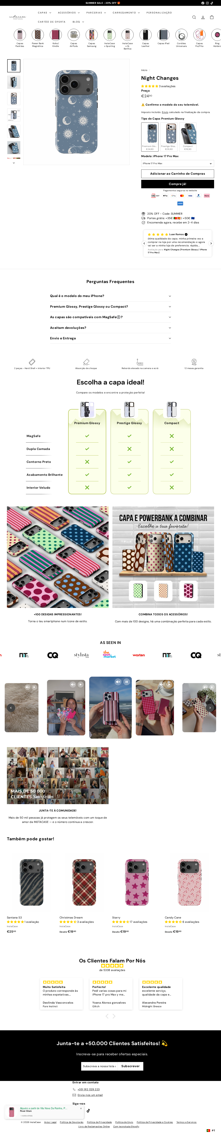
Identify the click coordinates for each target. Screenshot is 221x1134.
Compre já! (177, 184)
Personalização (159, 12)
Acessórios (67, 12)
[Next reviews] (211, 243)
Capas (43, 12)
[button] (178, 243)
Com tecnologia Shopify (126, 1126)
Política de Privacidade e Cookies (155, 1122)
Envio (165, 112)
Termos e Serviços (186, 1122)
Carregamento (125, 12)
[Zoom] (76, 112)
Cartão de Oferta (52, 21)
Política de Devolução (71, 1122)
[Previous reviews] (144, 243)
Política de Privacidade (99, 1122)
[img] (112, 966)
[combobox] (211, 1130)
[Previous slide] (11, 708)
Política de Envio (124, 1122)
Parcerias (95, 12)
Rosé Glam (26, 1111)
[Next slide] (210, 708)
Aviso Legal (50, 1122)
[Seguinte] (14, 162)
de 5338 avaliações (112, 970)
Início (144, 70)
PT (213, 1130)
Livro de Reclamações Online (94, 1126)
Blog (77, 21)
